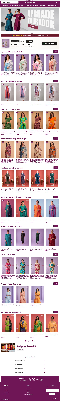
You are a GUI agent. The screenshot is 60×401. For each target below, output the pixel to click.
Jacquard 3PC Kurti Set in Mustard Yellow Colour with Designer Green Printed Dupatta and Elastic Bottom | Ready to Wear (37, 334)
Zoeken (17, 2)
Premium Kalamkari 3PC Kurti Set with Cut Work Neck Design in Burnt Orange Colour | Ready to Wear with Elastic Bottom (51, 160)
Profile (56, 5)
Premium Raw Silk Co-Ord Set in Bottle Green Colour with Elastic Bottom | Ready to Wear (36, 248)
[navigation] (57, 62)
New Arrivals (42, 5)
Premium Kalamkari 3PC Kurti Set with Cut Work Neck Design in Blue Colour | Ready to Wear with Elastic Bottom (22, 160)
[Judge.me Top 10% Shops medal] (41, 379)
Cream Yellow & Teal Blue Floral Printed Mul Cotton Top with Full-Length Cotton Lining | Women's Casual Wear (51, 276)
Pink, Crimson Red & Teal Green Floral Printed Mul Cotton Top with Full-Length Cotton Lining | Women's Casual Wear (8, 276)
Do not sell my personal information (28, 394)
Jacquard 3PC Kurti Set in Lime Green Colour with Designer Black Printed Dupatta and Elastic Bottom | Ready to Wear (8, 334)
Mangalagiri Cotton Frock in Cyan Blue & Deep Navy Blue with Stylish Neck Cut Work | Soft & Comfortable (36, 189)
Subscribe (52, 393)
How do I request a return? (19, 368)
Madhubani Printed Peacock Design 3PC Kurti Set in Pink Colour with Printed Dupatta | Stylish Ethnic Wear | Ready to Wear (37, 73)
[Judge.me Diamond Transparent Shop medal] (29, 379)
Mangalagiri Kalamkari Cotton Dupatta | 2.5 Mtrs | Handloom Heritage (37, 102)
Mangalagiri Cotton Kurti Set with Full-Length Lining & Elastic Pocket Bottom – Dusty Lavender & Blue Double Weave (52, 219)
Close (58, 0)
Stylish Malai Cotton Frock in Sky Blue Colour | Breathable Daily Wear (7, 305)
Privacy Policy (28, 392)
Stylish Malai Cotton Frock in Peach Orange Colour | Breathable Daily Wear (22, 305)
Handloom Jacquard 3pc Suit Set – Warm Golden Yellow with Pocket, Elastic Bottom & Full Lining (51, 333)
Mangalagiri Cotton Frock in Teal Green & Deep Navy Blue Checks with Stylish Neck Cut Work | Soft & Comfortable (52, 189)
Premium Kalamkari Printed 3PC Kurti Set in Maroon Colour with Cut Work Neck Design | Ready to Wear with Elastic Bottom (7, 160)
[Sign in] (56, 2)
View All (56, 51)
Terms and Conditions (28, 388)
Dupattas (32, 5)
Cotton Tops (27, 5)
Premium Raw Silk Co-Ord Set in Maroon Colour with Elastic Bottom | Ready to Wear (51, 248)
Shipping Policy (28, 390)
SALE (46, 5)
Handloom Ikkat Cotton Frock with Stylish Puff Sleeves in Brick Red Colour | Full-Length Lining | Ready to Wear (37, 131)
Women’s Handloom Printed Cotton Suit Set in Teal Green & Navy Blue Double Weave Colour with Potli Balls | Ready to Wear (7, 219)
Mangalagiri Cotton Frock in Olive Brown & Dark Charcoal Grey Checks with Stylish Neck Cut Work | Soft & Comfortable (8, 189)
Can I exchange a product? (19, 364)
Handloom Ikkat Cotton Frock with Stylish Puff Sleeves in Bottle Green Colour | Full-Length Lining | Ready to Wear (8, 131)
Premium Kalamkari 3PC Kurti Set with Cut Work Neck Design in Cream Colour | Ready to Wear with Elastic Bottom (37, 160)
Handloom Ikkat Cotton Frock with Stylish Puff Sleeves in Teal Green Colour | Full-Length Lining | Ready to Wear (22, 131)
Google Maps (21, 349)
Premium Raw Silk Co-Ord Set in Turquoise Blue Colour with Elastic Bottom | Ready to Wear (7, 248)
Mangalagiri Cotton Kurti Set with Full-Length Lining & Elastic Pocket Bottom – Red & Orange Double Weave (36, 219)
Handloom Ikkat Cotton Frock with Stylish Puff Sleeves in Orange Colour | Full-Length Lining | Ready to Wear (51, 131)
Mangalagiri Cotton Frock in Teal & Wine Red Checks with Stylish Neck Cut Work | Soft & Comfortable (22, 189)
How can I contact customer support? (20, 360)
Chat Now (56, 398)
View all (56, 167)
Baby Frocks (37, 5)
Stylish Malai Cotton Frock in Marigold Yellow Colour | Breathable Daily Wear (36, 305)
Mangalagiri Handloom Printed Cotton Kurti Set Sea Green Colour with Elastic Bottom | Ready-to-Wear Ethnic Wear (22, 219)
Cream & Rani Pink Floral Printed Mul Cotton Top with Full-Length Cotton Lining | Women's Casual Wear (37, 276)
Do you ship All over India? (19, 372)
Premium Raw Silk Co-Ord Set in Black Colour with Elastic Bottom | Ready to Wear (22, 248)
